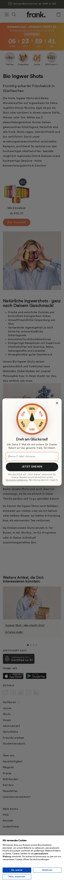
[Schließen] (57, 403)
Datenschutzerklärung (16, 480)
